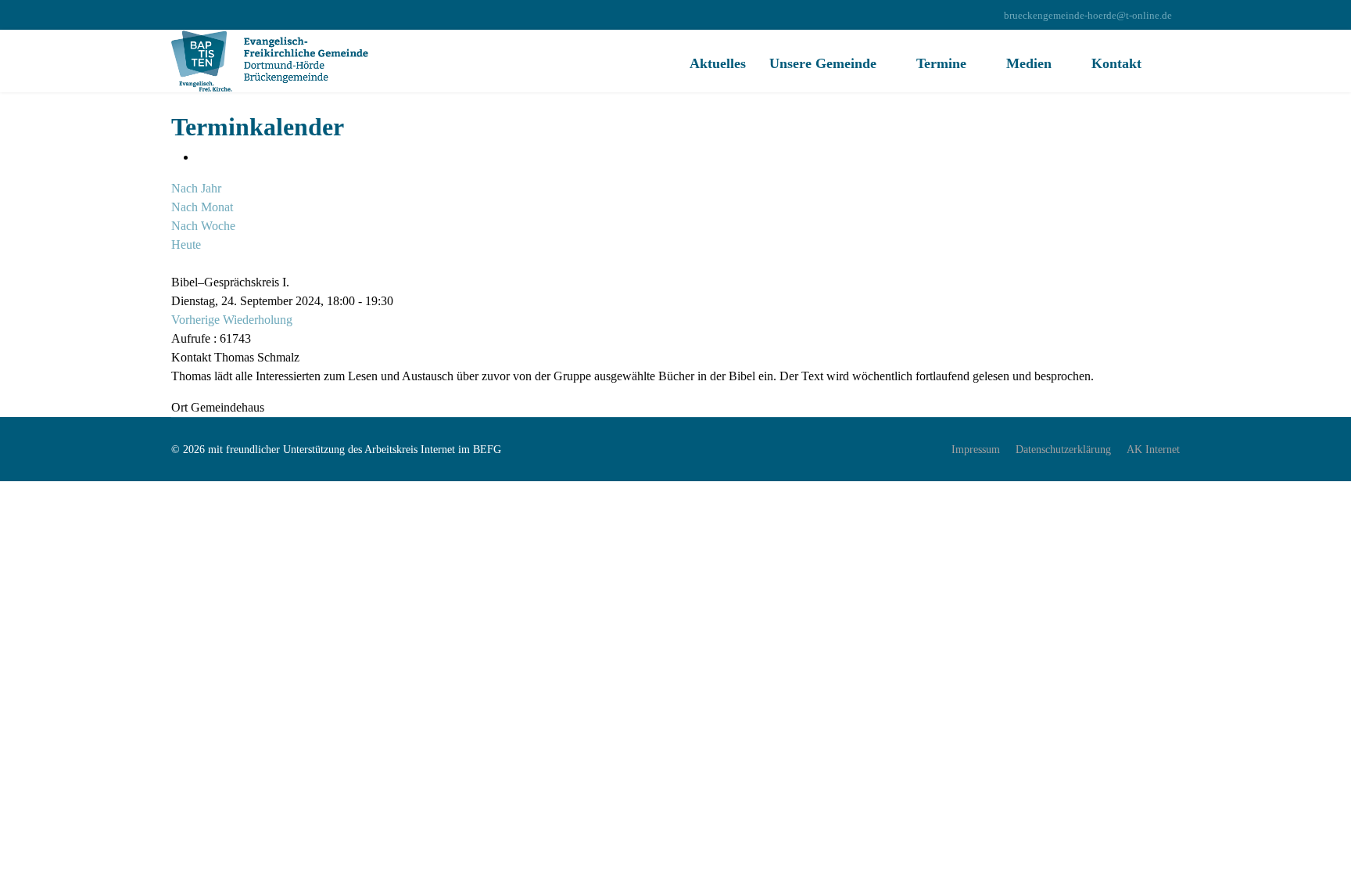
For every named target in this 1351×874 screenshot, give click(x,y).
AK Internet (1153, 449)
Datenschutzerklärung (1063, 449)
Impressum (975, 449)
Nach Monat (202, 207)
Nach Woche (203, 225)
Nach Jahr (196, 188)
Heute (186, 244)
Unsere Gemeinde (822, 63)
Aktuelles (718, 63)
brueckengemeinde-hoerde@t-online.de (1088, 15)
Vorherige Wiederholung (231, 319)
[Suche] (176, 263)
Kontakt (1116, 63)
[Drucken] (201, 157)
